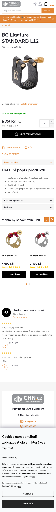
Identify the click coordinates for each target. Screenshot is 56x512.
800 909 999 (30, 426)
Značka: (10, 154)
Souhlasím (28, 503)
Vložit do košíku (30, 134)
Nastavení (28, 493)
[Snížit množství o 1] (51, 125)
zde (33, 476)
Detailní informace (29, 104)
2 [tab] (29, 284)
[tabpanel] (14, 253)
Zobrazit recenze (20, 317)
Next (52, 219)
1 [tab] (26, 284)
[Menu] (52, 4)
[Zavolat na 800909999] (35, 4)
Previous (46, 219)
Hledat (47, 10)
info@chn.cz (30, 421)
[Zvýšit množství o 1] (51, 121)
